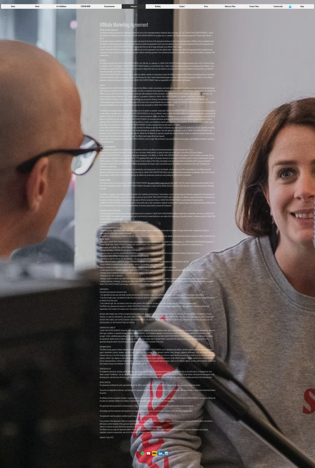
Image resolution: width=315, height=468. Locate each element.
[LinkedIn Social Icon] (160, 453)
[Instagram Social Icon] (166, 453)
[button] (290, 6)
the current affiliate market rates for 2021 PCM (162, 182)
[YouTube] (148, 453)
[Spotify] (142, 453)
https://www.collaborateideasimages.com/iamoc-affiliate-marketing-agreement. (133, 52)
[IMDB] (154, 453)
